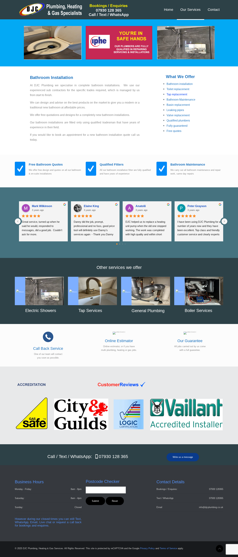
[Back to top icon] (219, 548)
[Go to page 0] (117, 244)
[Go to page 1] (119, 244)
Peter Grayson (196, 206)
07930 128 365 (113, 456)
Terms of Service (168, 548)
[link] (119, 42)
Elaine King (91, 206)
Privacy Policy (147, 548)
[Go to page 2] (122, 243)
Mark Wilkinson (42, 206)
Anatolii (141, 206)
